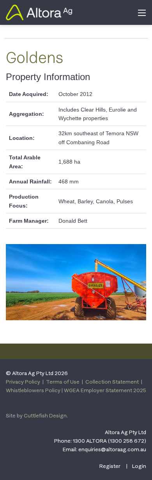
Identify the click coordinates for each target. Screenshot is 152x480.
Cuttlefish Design (45, 415)
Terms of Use (63, 382)
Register (109, 466)
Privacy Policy (23, 382)
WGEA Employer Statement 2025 (105, 390)
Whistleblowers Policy (33, 390)
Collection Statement (112, 382)
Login (139, 466)
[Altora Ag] (39, 12)
